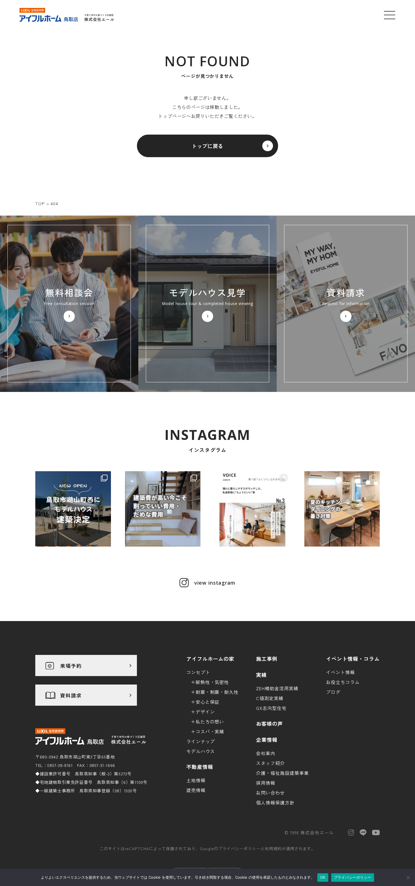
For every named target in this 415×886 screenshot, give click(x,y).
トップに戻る (207, 146)
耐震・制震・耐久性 (217, 691)
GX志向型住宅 (271, 708)
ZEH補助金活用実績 (277, 688)
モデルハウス (200, 751)
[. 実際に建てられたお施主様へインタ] (252, 509)
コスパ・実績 (210, 731)
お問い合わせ (270, 792)
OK (323, 877)
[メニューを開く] (389, 14)
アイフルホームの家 (210, 658)
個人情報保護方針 (275, 802)
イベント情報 (340, 672)
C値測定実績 (269, 698)
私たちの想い (210, 721)
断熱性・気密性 (212, 682)
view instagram (214, 582)
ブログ (333, 691)
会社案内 (265, 753)
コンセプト (198, 672)
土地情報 (196, 780)
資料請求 (71, 695)
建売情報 (196, 790)
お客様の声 (269, 723)
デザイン (205, 711)
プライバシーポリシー (239, 848)
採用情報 (265, 782)
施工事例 (267, 658)
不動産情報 (199, 766)
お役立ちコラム (343, 682)
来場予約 (71, 665)
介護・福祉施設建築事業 (282, 772)
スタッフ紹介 (270, 763)
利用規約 (273, 848)
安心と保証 (208, 701)
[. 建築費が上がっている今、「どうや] (163, 509)
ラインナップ (200, 741)
